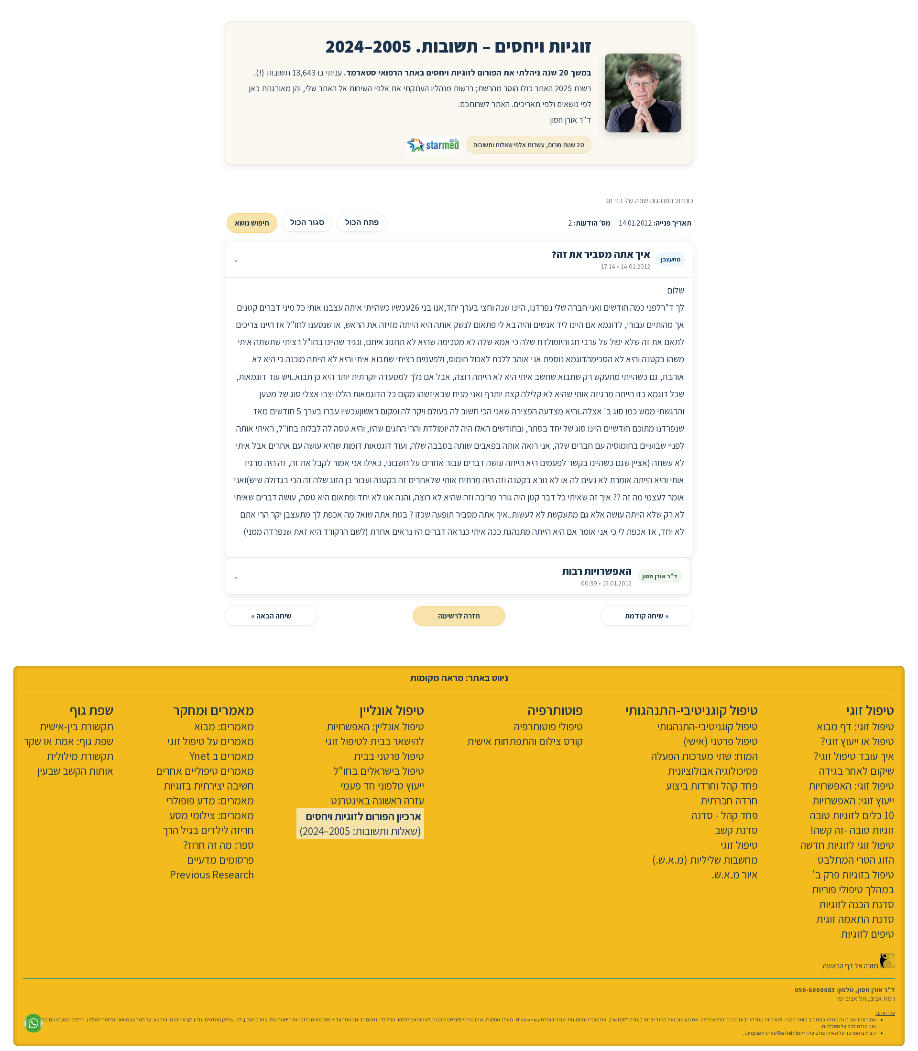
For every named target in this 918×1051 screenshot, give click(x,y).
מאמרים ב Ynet (221, 755)
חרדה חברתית (729, 800)
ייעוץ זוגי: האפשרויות (853, 800)
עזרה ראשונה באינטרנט (377, 800)
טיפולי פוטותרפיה (548, 726)
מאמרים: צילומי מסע (211, 815)
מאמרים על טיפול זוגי (210, 741)
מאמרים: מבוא (224, 726)
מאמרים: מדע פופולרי (210, 800)
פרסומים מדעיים (220, 859)
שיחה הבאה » (271, 616)
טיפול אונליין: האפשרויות (375, 726)
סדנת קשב (736, 830)
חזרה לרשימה (459, 616)
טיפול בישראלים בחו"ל (378, 770)
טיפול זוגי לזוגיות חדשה (847, 844)
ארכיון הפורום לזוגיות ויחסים (363, 816)
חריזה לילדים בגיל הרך (208, 830)
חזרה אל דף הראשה (851, 966)
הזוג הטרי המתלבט (856, 859)
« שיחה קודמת (647, 616)
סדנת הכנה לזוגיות (856, 904)
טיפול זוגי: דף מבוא (855, 726)
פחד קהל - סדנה (724, 815)
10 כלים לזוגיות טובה (852, 815)
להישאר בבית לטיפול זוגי (374, 741)
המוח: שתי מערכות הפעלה (704, 755)
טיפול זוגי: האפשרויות (851, 785)
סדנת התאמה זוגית (855, 918)
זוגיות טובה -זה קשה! (852, 830)
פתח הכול (362, 222)
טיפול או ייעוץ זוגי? (857, 741)
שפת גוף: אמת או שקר (68, 741)
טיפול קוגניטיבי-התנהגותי (707, 726)
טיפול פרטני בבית (389, 755)
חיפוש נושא (252, 223)
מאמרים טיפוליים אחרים (205, 770)
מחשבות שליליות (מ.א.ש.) (705, 859)
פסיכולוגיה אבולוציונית (713, 770)
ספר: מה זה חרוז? (218, 844)
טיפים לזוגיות (867, 933)
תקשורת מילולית (80, 755)
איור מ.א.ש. (734, 874)
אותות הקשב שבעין (75, 770)
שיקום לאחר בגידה (856, 770)
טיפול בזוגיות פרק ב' (853, 874)
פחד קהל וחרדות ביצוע (712, 785)
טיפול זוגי (739, 844)
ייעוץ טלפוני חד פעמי (382, 785)
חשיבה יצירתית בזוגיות (209, 785)
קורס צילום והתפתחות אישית (525, 741)
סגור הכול (307, 222)
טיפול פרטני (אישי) (720, 741)
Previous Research (212, 874)
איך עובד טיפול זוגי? (854, 755)
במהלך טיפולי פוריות (853, 889)
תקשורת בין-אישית (76, 726)
